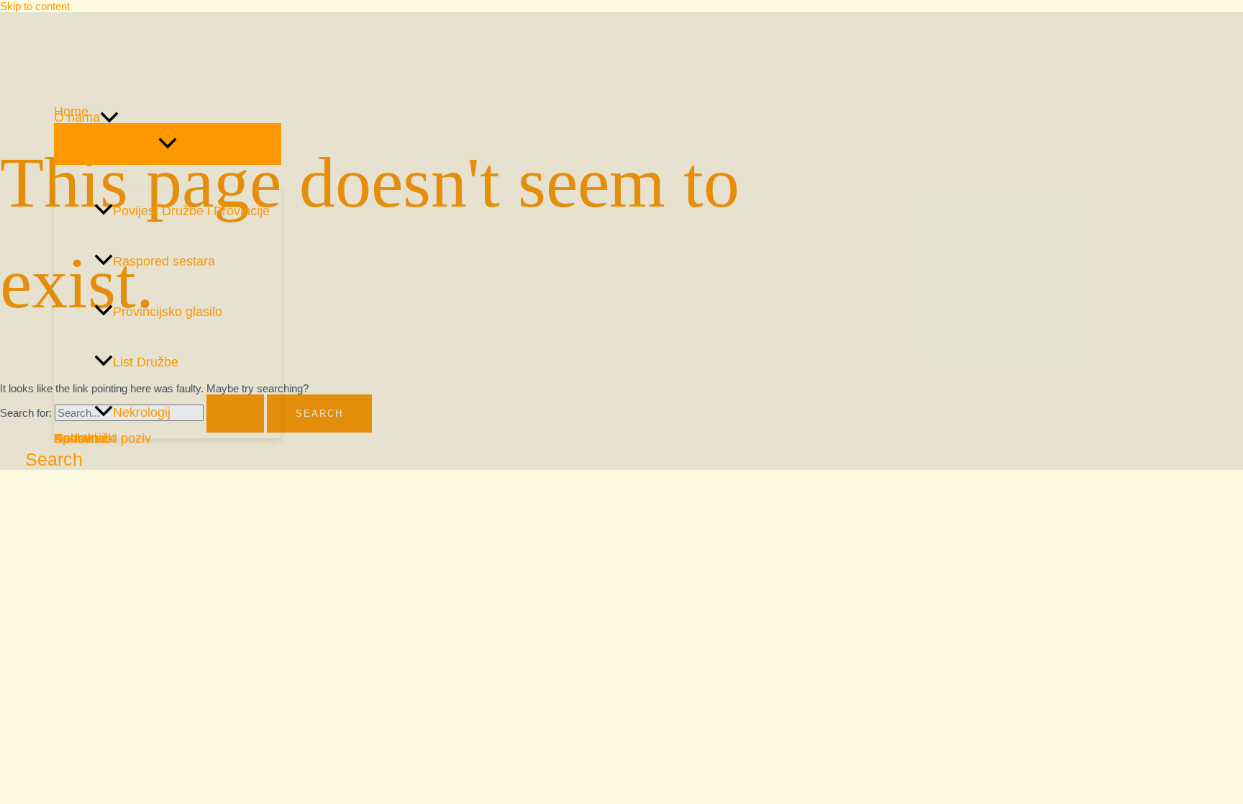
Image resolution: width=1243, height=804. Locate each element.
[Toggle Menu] (167, 144)
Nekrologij (141, 412)
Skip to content (35, 6)
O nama (77, 117)
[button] (109, 117)
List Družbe (145, 362)
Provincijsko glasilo (167, 311)
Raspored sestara (164, 261)
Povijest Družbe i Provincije (191, 211)
